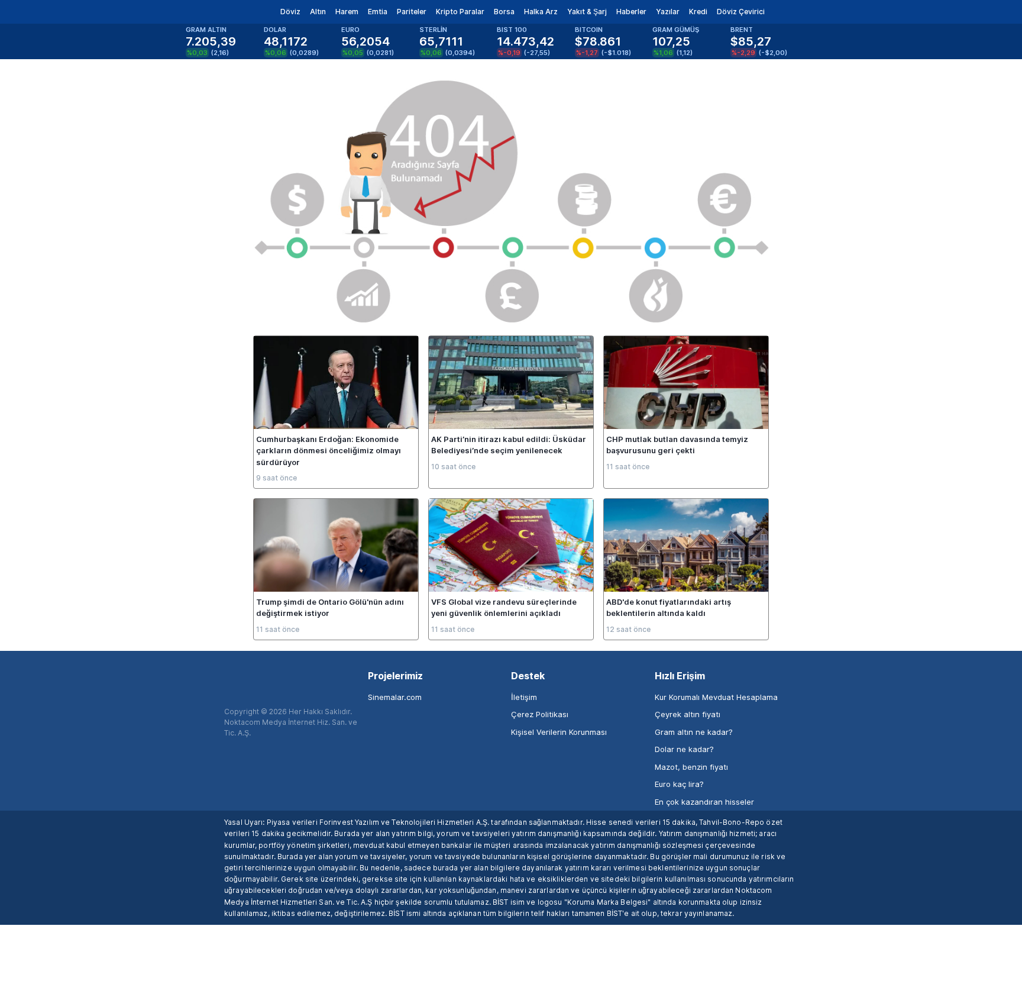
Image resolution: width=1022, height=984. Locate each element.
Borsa (504, 11)
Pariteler (411, 11)
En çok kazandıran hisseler (704, 801)
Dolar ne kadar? (684, 749)
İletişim (524, 697)
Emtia (377, 11)
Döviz (290, 11)
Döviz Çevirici (741, 11)
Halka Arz (541, 11)
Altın (318, 11)
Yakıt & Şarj (587, 11)
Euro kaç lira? (679, 784)
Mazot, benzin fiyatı (691, 767)
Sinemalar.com (395, 697)
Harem (346, 11)
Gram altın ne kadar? (694, 732)
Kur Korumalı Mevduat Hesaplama (716, 697)
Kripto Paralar (460, 11)
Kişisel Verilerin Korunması (559, 732)
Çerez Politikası (539, 714)
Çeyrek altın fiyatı (687, 714)
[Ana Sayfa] (214, 11)
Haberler (631, 11)
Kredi (698, 11)
